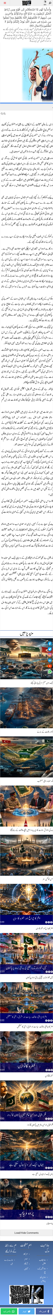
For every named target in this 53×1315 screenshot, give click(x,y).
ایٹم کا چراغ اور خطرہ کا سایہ (44, 928)
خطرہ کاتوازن (49, 1076)
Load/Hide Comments (26, 1232)
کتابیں (26, 1269)
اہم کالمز (25, 1254)
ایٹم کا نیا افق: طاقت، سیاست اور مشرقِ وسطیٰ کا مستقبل (35, 1027)
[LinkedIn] (49, 660)
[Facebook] (49, 643)
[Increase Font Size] (4, 114)
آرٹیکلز (26, 1264)
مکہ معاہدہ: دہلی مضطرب (45, 781)
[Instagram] (49, 654)
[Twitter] (49, 649)
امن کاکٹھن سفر (48, 879)
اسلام (26, 1259)
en (45, 4)
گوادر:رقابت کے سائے (45, 732)
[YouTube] (49, 666)
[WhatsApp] (49, 671)
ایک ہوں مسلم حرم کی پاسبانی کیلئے (42, 683)
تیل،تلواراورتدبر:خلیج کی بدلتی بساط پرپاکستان (39, 977)
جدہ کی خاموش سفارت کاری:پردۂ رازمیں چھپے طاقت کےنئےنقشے (31, 830)
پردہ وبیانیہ (49, 1223)
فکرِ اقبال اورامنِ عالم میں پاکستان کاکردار (40, 1125)
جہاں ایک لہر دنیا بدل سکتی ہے (42, 1174)
